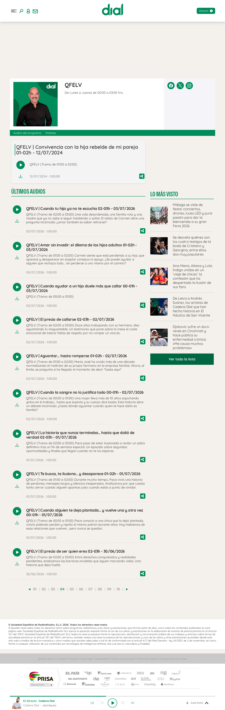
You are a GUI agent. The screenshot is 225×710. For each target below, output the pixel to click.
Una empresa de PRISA (41, 676)
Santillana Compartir (124, 673)
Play (112, 703)
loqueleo (150, 684)
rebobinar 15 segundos (102, 703)
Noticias (51, 133)
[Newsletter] (35, 10)
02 (44, 589)
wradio (106, 679)
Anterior (92, 703)
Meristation (167, 684)
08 (100, 589)
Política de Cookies (147, 658)
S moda (134, 684)
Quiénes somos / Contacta (52, 658)
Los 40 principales (89, 673)
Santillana (105, 673)
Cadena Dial (133, 679)
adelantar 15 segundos (122, 703)
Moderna (87, 684)
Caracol (175, 673)
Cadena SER (139, 673)
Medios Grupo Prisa (41, 685)
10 (118, 589)
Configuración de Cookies (173, 658)
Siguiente (133, 703)
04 (62, 589)
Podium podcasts (105, 684)
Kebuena (172, 679)
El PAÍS (72, 673)
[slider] (112, 696)
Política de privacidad (123, 658)
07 (90, 589)
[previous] (29, 589)
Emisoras (74, 658)
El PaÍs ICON (120, 684)
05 (72, 589)
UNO (96, 679)
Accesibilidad (102, 658)
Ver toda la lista (182, 359)
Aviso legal (87, 658)
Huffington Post (77, 679)
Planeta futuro (159, 679)
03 (53, 589)
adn (162, 673)
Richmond (70, 684)
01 (34, 589)
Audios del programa (27, 133)
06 (81, 589)
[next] (127, 589)
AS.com (150, 673)
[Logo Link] (112, 9)
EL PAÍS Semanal (146, 679)
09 (109, 589)
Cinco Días (120, 679)
